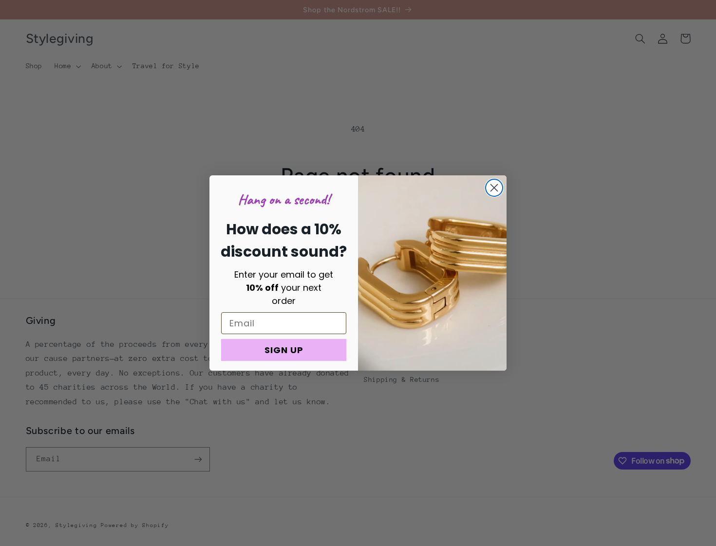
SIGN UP (283, 350)
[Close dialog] (494, 187)
